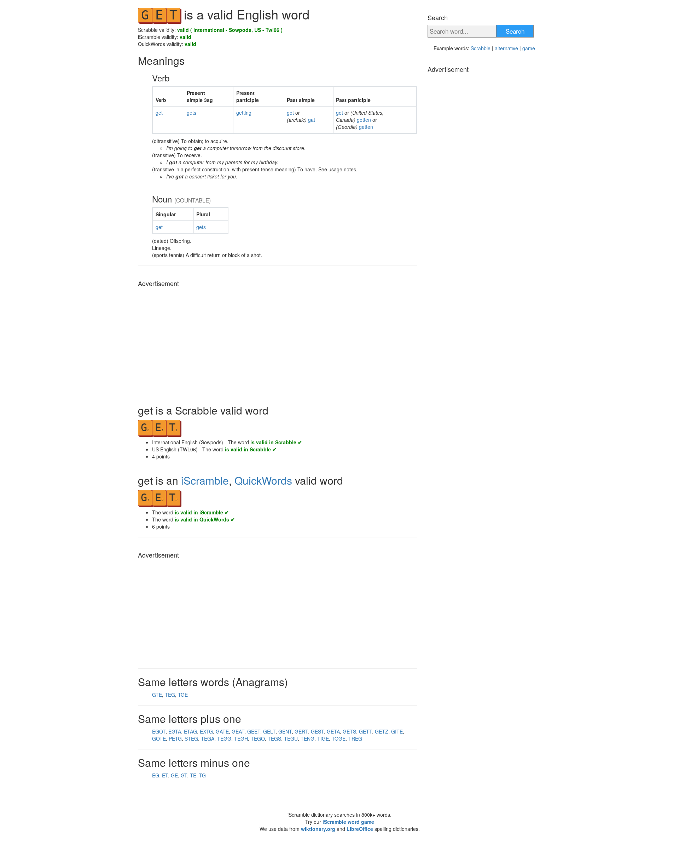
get (159, 112)
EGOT (159, 731)
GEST (317, 731)
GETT (365, 731)
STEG (191, 738)
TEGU (291, 738)
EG (155, 775)
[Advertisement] (277, 340)
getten (366, 126)
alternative (506, 48)
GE (174, 775)
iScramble (205, 480)
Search (515, 31)
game (528, 48)
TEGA (207, 738)
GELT (269, 731)
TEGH (241, 738)
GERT (301, 731)
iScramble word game (348, 821)
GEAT (238, 731)
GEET (253, 731)
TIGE (323, 738)
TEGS (274, 738)
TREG (355, 738)
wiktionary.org (318, 828)
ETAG (190, 731)
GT (184, 775)
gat (311, 119)
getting (243, 112)
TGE (183, 694)
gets (191, 112)
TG (202, 775)
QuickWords (263, 480)
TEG (170, 694)
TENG (307, 738)
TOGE (339, 738)
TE (193, 775)
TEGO (258, 738)
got (291, 112)
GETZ (381, 731)
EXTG (206, 731)
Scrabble (481, 48)
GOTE (159, 738)
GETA (333, 731)
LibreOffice (360, 828)
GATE (222, 731)
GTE (157, 694)
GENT (285, 731)
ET (165, 775)
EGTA (174, 731)
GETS (349, 731)
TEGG (224, 738)
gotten (364, 119)
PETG (175, 738)
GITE (397, 731)
